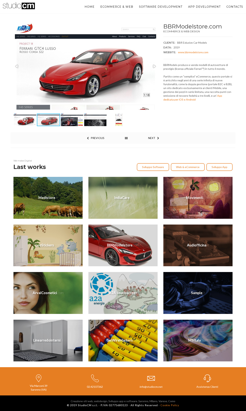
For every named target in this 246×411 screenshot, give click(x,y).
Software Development (160, 6)
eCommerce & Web (116, 6)
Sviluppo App (219, 167)
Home (90, 6)
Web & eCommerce (187, 167)
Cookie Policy (169, 405)
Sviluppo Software (153, 167)
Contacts (234, 6)
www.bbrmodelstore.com (193, 52)
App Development (204, 6)
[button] (17, 66)
